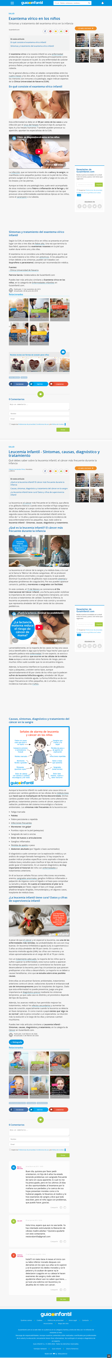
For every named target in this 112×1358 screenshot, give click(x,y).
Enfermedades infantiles (43, 282)
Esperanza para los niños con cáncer (58, 1070)
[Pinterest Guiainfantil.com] (84, 206)
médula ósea (63, 793)
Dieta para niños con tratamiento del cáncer (17, 1070)
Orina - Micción (14, 377)
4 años (35, 683)
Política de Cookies (58, 424)
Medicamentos (42, 1103)
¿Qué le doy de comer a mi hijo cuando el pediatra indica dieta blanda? (59, 315)
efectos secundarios (41, 1005)
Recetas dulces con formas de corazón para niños (29, 355)
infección (15, 172)
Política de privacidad (56, 1320)
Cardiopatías (31, 1103)
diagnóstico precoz (31, 992)
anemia (61, 578)
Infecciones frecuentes (21, 823)
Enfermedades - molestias (36, 333)
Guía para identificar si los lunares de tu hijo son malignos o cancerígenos (59, 1092)
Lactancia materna (37, 1062)
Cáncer (13, 309)
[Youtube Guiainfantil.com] (99, 206)
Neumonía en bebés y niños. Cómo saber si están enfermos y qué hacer (82, 40)
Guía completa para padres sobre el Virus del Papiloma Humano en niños (18, 339)
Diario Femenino (72, 1349)
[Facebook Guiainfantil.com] (79, 206)
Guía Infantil (56, 1349)
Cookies (40, 1320)
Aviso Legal (73, 1320)
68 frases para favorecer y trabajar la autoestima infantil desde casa (97, 40)
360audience (62, 1354)
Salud (11, 13)
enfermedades (49, 867)
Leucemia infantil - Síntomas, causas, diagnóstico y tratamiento (17, 316)
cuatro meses (15, 75)
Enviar (63, 430)
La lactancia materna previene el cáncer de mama (38, 1069)
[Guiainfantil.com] (32, 4)
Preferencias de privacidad (26, 424)
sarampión (22, 197)
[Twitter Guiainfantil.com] (94, 206)
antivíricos (44, 257)
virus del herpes (31, 124)
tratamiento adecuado (26, 959)
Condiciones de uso (42, 424)
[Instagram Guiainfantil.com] (89, 206)
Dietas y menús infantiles (57, 307)
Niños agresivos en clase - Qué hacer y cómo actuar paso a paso (82, 56)
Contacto (85, 1320)
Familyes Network (40, 1349)
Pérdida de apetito (19, 845)
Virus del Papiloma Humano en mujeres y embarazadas (39, 340)
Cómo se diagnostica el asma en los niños (38, 317)
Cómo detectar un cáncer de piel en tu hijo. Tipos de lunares (17, 1093)
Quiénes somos (26, 1320)
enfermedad (57, 54)
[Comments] (66, 31)
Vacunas (24, 377)
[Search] (89, 3)
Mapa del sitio (63, 1323)
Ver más (63, 1299)
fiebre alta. (39, 243)
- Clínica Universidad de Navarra (23, 270)
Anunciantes (48, 1323)
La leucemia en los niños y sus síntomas (38, 1094)
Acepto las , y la (37, 424)
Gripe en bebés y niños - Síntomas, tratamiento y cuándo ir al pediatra (97, 56)
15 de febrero (33, 589)
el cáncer (27, 502)
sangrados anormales (27, 878)
